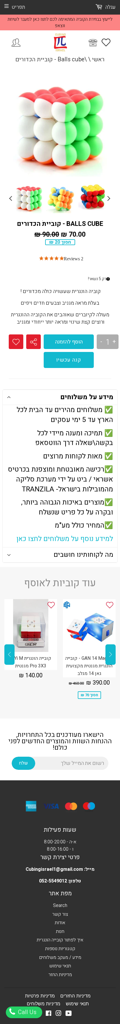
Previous (12, 198)
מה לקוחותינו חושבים (83, 555)
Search (60, 905)
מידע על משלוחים (86, 397)
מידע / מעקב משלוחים (60, 957)
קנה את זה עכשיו (69, 360)
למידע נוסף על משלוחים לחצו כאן (65, 539)
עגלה (110, 7)
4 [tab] (69, 221)
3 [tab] (60, 221)
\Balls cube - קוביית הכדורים (51, 59)
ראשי (98, 59)
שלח (23, 763)
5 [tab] (77, 221)
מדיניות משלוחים (43, 1003)
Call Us (26, 1012)
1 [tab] (42, 221)
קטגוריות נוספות (60, 948)
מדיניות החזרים (75, 996)
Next (108, 198)
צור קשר (60, 914)
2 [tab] (51, 221)
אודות (60, 922)
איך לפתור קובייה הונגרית (60, 939)
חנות (60, 931)
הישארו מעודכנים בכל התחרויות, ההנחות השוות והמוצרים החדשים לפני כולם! (60, 741)
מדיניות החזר (60, 974)
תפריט (18, 7)
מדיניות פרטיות (40, 996)
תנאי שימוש (60, 965)
